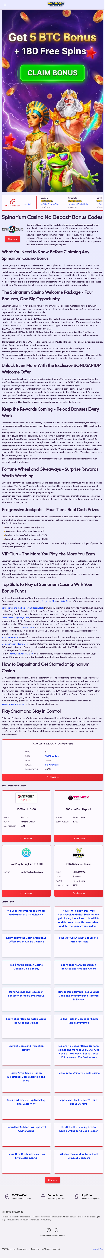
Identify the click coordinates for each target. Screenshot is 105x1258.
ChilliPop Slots (27, 627)
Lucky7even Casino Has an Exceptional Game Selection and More (26, 1076)
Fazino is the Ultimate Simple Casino (79, 1072)
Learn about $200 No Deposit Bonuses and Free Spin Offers (78, 966)
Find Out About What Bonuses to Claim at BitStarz (78, 939)
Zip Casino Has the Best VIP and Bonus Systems (78, 1101)
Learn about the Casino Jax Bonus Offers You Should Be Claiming (26, 939)
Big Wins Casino (52, 765)
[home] (56, 7)
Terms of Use (97, 1249)
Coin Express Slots (96, 204)
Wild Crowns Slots (41, 204)
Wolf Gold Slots (52, 756)
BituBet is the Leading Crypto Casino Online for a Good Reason (78, 1128)
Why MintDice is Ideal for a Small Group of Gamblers (79, 1155)
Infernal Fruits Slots (68, 204)
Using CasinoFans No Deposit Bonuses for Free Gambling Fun (26, 993)
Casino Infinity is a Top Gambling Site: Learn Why (26, 1101)
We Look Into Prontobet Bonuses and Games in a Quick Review (26, 912)
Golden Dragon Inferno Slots (15, 643)
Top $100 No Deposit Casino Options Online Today (26, 966)
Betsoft (64, 601)
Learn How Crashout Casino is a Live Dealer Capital (26, 1155)
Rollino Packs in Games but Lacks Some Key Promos (79, 1020)
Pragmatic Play (49, 601)
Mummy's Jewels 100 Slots (20, 653)
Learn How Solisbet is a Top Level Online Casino (26, 1128)
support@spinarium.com (13, 704)
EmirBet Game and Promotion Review (26, 1047)
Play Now (12, 239)
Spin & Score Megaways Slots (15, 617)
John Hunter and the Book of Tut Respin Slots (23, 607)
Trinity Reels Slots (10, 637)
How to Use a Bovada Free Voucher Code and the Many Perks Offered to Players (78, 995)
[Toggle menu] (5, 5)
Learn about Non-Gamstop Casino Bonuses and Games (26, 1020)
